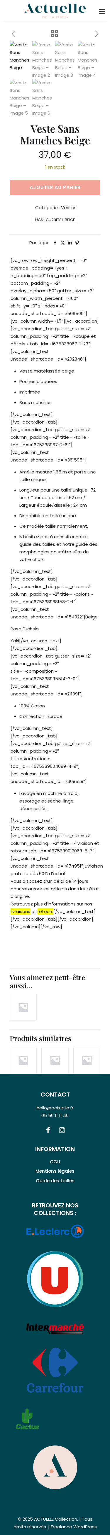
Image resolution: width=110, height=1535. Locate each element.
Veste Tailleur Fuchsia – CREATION (20, 1042)
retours (45, 911)
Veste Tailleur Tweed (80, 1051)
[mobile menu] (102, 12)
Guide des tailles (55, 1181)
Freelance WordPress (74, 1527)
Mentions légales (55, 1171)
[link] (55, 1467)
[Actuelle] (55, 10)
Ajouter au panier (55, 187)
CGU (55, 1162)
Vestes (69, 207)
